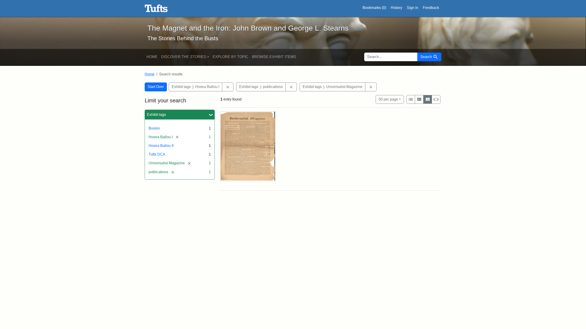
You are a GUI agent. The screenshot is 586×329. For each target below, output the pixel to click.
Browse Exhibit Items (274, 57)
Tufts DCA (157, 154)
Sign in (412, 8)
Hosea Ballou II (161, 146)
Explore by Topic (230, 57)
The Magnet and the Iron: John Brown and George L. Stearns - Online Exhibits (156, 8)
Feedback (431, 8)
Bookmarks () (374, 8)
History (396, 8)
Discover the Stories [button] (183, 57)
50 (388, 99)
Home (151, 57)
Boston (154, 128)
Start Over (156, 87)
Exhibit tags (156, 115)
